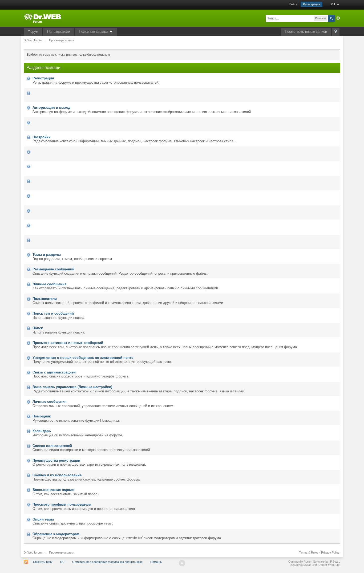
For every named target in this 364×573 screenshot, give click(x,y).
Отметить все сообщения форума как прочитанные (107, 561)
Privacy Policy (330, 552)
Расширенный (338, 18)
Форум (33, 32)
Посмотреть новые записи (306, 32)
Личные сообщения (50, 284)
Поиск (38, 328)
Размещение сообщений (53, 269)
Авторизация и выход (51, 107)
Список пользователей (52, 446)
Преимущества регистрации (56, 460)
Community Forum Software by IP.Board (314, 561)
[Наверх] (182, 563)
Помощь (156, 561)
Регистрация (311, 4)
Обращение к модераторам (56, 534)
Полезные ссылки (94, 32)
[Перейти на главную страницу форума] (42, 18)
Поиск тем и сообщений (53, 313)
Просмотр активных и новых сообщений (68, 343)
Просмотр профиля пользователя (62, 504)
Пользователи (58, 32)
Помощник (42, 416)
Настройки (42, 137)
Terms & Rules (308, 552)
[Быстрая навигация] (335, 32)
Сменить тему (42, 561)
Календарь (42, 431)
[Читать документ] (33, 93)
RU (333, 4)
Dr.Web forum (33, 552)
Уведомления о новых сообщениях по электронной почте (83, 358)
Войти (293, 4)
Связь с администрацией (54, 372)
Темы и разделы (47, 255)
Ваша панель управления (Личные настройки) (72, 387)
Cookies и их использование (57, 475)
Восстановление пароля (53, 490)
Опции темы (43, 519)
